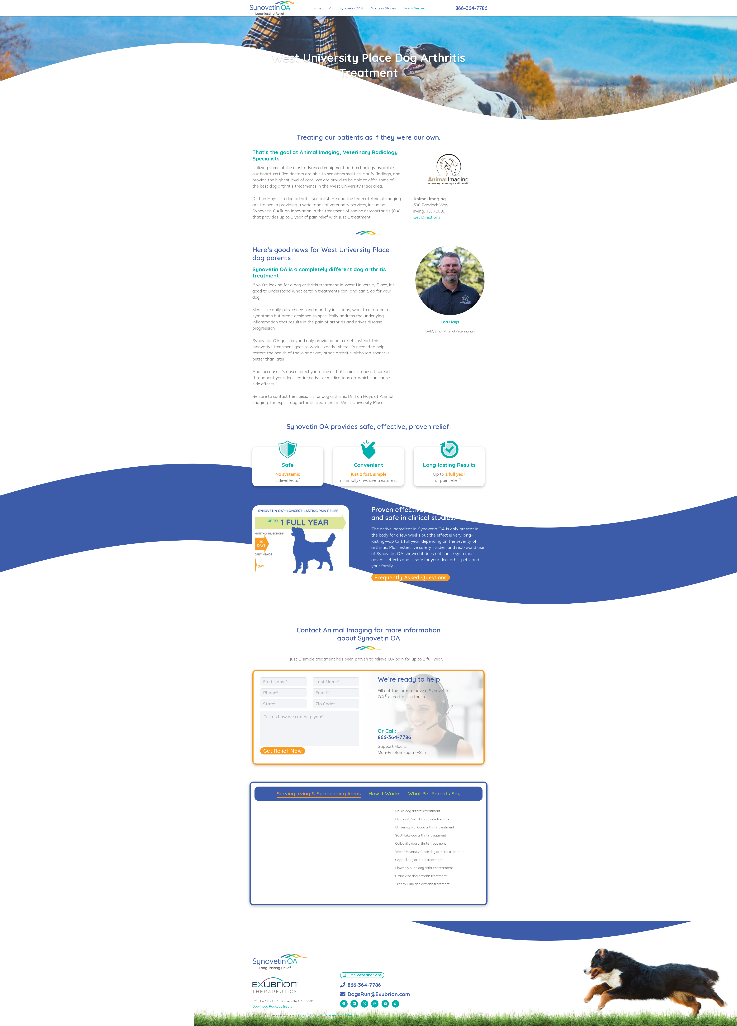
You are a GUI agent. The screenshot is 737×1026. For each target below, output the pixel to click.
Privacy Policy (308, 1015)
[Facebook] (344, 1004)
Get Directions (426, 217)
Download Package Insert (272, 1006)
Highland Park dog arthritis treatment (424, 819)
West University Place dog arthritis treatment (429, 851)
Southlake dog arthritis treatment (420, 835)
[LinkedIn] (354, 1004)
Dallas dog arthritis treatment (417, 811)
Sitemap (351, 1015)
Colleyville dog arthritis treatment (420, 843)
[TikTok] (395, 1004)
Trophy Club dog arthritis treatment (422, 884)
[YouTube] (385, 1004)
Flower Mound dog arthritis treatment (424, 868)
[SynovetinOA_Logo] (275, 8)
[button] (428, 8)
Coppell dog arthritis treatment (418, 859)
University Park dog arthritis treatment (424, 827)
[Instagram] (375, 1004)
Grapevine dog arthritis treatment (421, 876)
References (332, 1015)
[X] (364, 1004)
